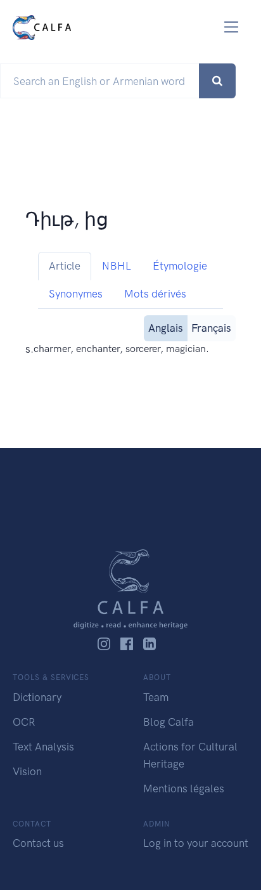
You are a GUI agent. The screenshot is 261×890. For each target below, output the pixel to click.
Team (156, 697)
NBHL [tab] (116, 265)
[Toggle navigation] (231, 27)
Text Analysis (43, 746)
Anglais (165, 328)
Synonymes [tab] (76, 293)
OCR (24, 722)
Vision (27, 771)
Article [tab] (64, 265)
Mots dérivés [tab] (155, 293)
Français (211, 328)
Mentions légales (183, 788)
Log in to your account (195, 843)
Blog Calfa (168, 722)
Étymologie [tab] (180, 265)
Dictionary (37, 697)
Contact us (38, 843)
